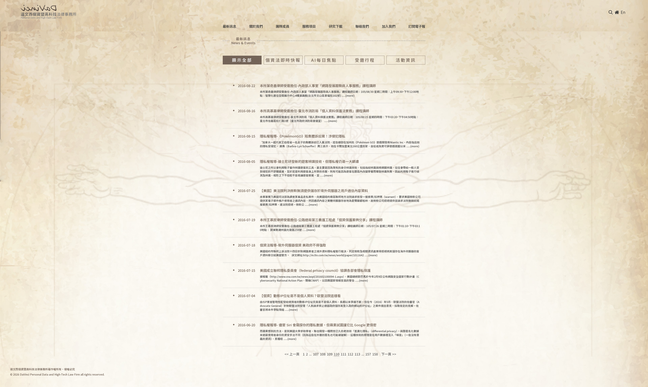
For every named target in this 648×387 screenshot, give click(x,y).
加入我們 (388, 26)
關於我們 (256, 26)
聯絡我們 (362, 26)
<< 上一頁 (292, 354)
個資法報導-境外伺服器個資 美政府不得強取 (293, 245)
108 (323, 354)
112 (350, 354)
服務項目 (309, 26)
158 (375, 354)
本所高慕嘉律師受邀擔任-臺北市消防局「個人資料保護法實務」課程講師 (314, 110)
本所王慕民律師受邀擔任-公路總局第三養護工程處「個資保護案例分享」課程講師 (321, 219)
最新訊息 (229, 26)
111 (343, 354)
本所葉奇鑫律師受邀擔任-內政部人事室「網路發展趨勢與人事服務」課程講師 (318, 85)
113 (357, 354)
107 (316, 354)
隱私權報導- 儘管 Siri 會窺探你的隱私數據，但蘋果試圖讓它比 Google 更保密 (318, 325)
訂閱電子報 (416, 26)
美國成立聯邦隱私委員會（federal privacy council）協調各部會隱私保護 (315, 270)
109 (329, 354)
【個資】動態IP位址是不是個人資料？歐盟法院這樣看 (300, 295)
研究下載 (335, 26)
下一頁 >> (388, 354)
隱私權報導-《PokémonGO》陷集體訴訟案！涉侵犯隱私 (302, 136)
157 (368, 354)
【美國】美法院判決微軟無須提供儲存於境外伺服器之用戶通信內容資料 (314, 190)
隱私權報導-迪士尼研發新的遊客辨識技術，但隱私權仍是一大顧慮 (309, 161)
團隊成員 (282, 26)
